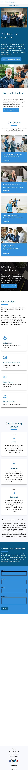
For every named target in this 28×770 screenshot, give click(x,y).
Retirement (14, 767)
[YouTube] (17, 761)
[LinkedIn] (15, 761)
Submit (5, 608)
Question (4, 596)
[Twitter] (13, 761)
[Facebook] (10, 761)
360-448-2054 (16, 751)
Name (3, 570)
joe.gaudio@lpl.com (14, 759)
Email (3, 579)
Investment (14, 769)
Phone (3, 587)
